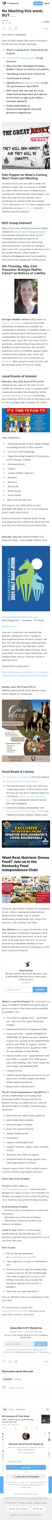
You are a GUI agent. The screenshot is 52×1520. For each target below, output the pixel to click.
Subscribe (38, 3)
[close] (45, 1433)
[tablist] (12, 1379)
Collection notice (40, 1503)
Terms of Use (37, 1482)
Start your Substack (19, 1509)
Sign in (47, 3)
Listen (46, 22)
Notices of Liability (12, 323)
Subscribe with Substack (28, 1476)
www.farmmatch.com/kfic (15, 1189)
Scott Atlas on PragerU (18, 777)
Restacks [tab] (17, 1379)
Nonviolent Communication (20, 57)
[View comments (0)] (10, 28)
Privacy (22, 1503)
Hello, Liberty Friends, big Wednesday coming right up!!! (17, 1420)
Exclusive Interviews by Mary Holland (26, 811)
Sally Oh (5, 20)
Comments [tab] (7, 1379)
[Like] (4, 28)
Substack (14, 1515)
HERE (5, 204)
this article (27, 208)
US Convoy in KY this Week (15, 1416)
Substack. (7, 361)
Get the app (38, 1509)
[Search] (47, 1409)
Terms (29, 1503)
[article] (26, 1422)
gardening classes (31, 82)
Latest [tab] (11, 1409)
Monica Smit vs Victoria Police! (22, 781)
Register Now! (9, 626)
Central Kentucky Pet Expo (17, 395)
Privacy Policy (26, 1487)
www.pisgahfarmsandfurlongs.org (19, 616)
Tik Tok (24, 204)
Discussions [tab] (20, 1409)
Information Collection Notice (30, 1485)
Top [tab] (4, 1409)
